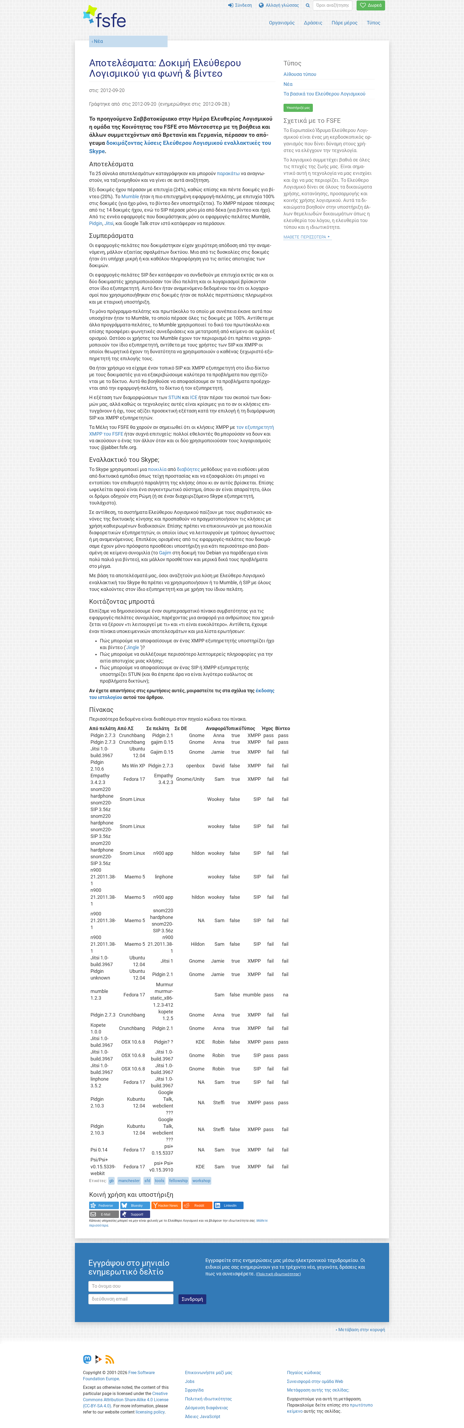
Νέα (98, 41)
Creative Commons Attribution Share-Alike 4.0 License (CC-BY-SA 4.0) (125, 1399)
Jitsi (108, 223)
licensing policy (150, 1412)
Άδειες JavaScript (202, 1416)
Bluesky (137, 1206)
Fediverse (106, 1206)
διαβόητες (188, 469)
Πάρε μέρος (345, 22)
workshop (201, 1180)
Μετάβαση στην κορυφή (361, 1329)
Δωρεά (374, 5)
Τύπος (373, 22)
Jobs (189, 1381)
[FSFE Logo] (104, 16)
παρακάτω (228, 173)
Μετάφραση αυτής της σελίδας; (318, 1390)
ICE (193, 397)
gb (111, 1180)
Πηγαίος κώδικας (304, 1372)
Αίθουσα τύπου (300, 74)
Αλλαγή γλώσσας (281, 5)
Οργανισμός (282, 22)
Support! (137, 1214)
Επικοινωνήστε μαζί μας (209, 1372)
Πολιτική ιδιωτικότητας (208, 1398)
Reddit (199, 1206)
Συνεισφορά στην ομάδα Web (315, 1381)
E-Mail (105, 1214)
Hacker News (168, 1206)
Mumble (130, 196)
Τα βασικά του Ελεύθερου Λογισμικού (324, 94)
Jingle (133, 647)
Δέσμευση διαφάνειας (206, 1407)
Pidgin (95, 223)
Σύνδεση (242, 5)
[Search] (308, 5)
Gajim (165, 552)
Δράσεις (313, 22)
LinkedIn (230, 1206)
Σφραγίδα (194, 1390)
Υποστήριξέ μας (298, 108)
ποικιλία (157, 469)
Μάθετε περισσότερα (305, 236)
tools (159, 1180)
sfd (147, 1180)
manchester (129, 1180)
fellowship (178, 1180)
